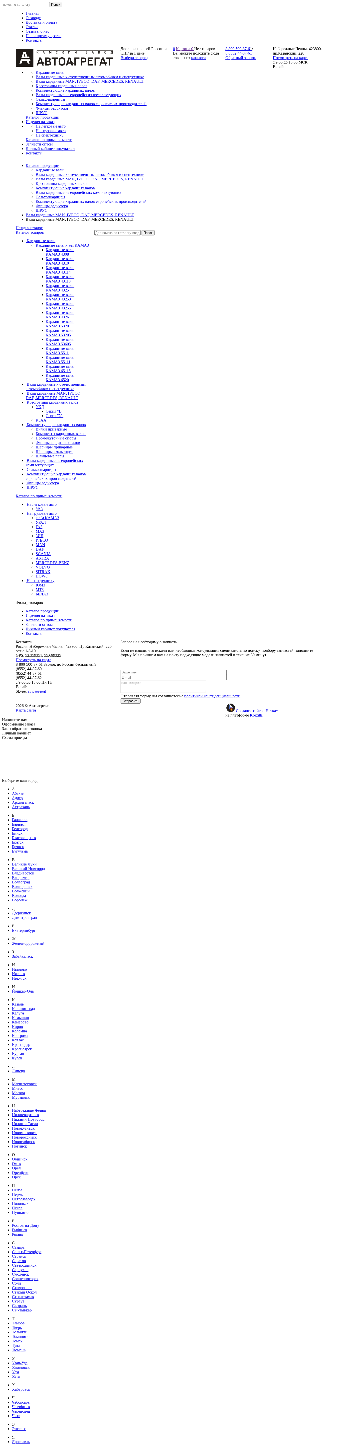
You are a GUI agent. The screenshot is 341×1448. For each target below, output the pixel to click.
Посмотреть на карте (290, 58)
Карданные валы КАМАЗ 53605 (60, 341)
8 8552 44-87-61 (238, 53)
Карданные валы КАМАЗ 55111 (60, 359)
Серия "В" (54, 411)
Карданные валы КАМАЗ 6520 (60, 377)
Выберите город (134, 58)
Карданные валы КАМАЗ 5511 (60, 350)
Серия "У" (54, 416)
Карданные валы (50, 170)
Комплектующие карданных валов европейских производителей (91, 201)
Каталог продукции (42, 165)
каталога (198, 58)
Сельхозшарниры (50, 197)
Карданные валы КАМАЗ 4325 (60, 288)
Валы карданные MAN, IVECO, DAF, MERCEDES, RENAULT (90, 179)
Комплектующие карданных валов (65, 188)
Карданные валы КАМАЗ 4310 (60, 261)
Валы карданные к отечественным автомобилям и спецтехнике (90, 174)
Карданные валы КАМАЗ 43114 (60, 270)
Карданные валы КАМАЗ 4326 (60, 314)
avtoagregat (37, 691)
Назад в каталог (29, 228)
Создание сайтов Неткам (257, 711)
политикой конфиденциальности (212, 696)
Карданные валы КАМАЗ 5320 (60, 323)
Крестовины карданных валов (61, 183)
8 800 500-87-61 (238, 49)
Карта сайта (26, 710)
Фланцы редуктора (52, 206)
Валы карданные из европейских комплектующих (78, 192)
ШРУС (41, 210)
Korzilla (256, 715)
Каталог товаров (30, 232)
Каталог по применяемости (39, 496)
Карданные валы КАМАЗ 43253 (60, 296)
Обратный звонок (240, 58)
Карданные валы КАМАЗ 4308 (60, 252)
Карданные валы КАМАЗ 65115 (60, 368)
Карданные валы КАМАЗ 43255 (60, 305)
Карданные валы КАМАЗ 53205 (60, 332)
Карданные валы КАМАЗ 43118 (60, 279)
